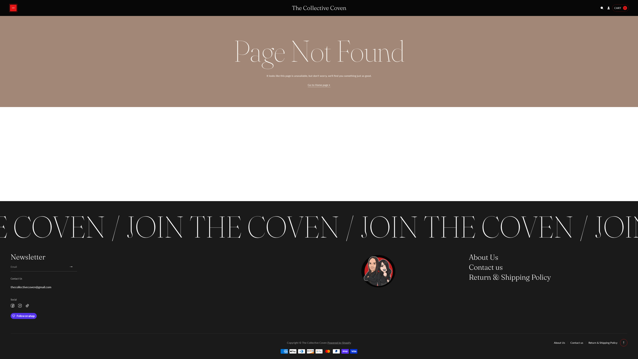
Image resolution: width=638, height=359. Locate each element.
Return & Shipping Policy (510, 277)
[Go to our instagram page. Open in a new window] (20, 306)
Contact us (486, 267)
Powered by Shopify (339, 342)
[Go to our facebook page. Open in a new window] (13, 306)
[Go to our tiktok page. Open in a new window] (27, 306)
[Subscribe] (72, 266)
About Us (483, 257)
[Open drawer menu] (13, 8)
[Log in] (609, 8)
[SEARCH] (602, 8)
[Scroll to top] (623, 342)
